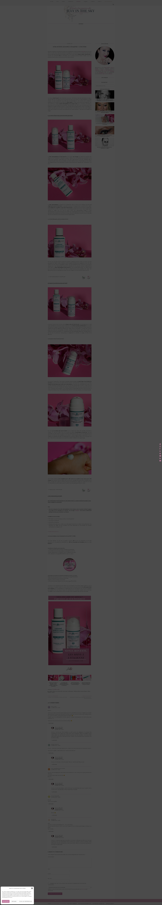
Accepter (6, 901)
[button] (32, 888)
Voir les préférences (25, 901)
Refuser (14, 901)
